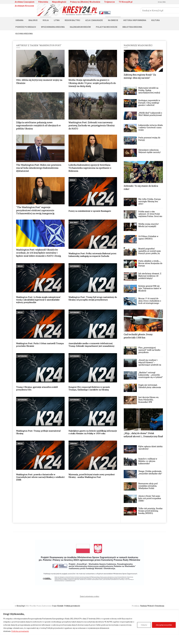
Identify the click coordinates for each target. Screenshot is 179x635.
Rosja (46, 20)
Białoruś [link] (73, 223)
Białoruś (33, 20)
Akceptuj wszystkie (164, 625)
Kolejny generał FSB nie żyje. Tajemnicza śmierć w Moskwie (149, 288)
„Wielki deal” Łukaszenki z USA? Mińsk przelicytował (150, 114)
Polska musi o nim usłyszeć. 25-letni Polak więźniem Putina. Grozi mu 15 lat (150, 215)
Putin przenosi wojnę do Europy (149, 138)
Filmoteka (43, 2)
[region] (89, 622)
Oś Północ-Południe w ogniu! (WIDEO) (148, 237)
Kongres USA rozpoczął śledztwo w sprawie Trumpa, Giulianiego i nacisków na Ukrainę (89, 388)
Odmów (144, 625)
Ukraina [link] (73, 444)
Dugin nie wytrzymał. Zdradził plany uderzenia (149, 386)
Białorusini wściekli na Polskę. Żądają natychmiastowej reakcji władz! (149, 91)
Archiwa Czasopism (24, 2)
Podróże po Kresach (25, 27)
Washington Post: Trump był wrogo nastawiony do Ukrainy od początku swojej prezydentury (93, 298)
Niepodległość (59, 2)
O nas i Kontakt (57, 606)
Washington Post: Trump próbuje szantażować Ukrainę (38, 432)
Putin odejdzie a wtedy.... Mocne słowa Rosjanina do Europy (150, 263)
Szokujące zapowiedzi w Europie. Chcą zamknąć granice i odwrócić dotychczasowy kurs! (149, 104)
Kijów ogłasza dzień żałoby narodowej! (150, 447)
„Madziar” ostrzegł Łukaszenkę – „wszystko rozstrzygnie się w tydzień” (150, 374)
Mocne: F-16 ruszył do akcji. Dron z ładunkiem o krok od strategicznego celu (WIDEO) (149, 302)
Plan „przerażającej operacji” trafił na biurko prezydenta (149, 349)
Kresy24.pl (21, 606)
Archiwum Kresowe (24, 6)
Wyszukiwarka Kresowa (53, 27)
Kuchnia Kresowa (24, 34)
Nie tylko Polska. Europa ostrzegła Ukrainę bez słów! (149, 201)
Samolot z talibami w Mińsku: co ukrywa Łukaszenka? (147, 461)
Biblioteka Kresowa (132, 27)
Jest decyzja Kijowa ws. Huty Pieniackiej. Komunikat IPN (148, 399)
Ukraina (19, 20)
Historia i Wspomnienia (134, 20)
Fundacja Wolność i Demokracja (152, 606)
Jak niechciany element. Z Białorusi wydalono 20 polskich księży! (149, 275)
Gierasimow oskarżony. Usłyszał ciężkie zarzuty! (149, 151)
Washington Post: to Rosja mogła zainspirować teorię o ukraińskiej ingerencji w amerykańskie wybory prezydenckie (38, 300)
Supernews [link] (74, 266)
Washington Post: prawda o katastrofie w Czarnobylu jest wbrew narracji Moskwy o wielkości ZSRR (40, 477)
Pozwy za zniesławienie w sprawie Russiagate (90, 210)
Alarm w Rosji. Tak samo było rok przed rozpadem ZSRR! (149, 498)
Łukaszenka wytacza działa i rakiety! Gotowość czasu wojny (150, 127)
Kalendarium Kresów (80, 27)
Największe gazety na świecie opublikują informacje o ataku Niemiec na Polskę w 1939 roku (93, 432)
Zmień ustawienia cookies (89, 596)
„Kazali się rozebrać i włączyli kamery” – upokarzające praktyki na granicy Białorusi (149, 363)
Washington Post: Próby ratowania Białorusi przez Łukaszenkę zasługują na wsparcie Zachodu (92, 254)
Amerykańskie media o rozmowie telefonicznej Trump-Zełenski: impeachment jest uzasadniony (91, 344)
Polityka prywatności (20, 631)
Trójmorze (109, 2)
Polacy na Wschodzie (106, 27)
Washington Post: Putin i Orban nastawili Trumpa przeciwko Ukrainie (40, 344)
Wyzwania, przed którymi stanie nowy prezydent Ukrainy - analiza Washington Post (92, 475)
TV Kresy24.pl (125, 2)
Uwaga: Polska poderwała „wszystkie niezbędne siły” (150, 472)
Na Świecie (113, 20)
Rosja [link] (72, 180)
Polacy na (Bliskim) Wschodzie (85, 2)
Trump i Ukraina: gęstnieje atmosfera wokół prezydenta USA (37, 388)
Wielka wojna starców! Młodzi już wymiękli (148, 225)
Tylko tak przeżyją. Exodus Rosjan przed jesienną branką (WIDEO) (150, 510)
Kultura (155, 20)
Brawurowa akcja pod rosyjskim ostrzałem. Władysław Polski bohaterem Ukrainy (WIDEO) (148, 488)
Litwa (56, 20)
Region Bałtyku (72, 20)
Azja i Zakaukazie (94, 20)
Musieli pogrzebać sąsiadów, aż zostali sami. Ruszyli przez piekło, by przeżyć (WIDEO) (149, 252)
